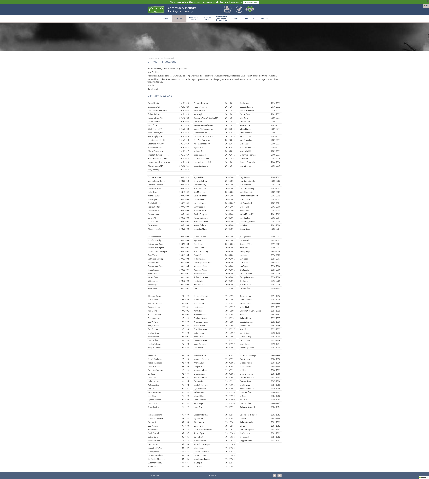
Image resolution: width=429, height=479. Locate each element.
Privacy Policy (213, 475)
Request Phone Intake (251, 2)
